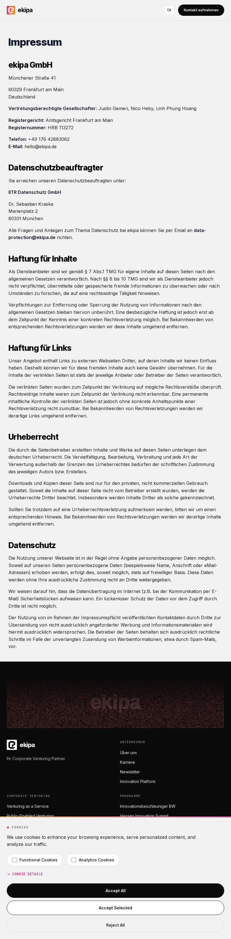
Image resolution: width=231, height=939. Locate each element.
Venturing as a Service (28, 806)
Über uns (128, 752)
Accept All (116, 890)
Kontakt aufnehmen (201, 10)
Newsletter (130, 771)
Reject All (115, 925)
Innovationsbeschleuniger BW (148, 806)
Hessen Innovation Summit (144, 815)
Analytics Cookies (96, 859)
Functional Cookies (38, 859)
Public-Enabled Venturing (30, 815)
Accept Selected (115, 907)
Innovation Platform (138, 781)
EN (169, 10)
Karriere (127, 762)
